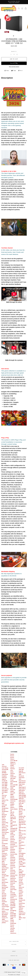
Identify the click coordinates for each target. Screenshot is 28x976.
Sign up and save (14, 960)
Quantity (14, 51)
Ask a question (14, 941)
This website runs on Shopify (14, 974)
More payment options (14, 66)
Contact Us (14, 955)
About (14, 951)
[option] (14, 2)
